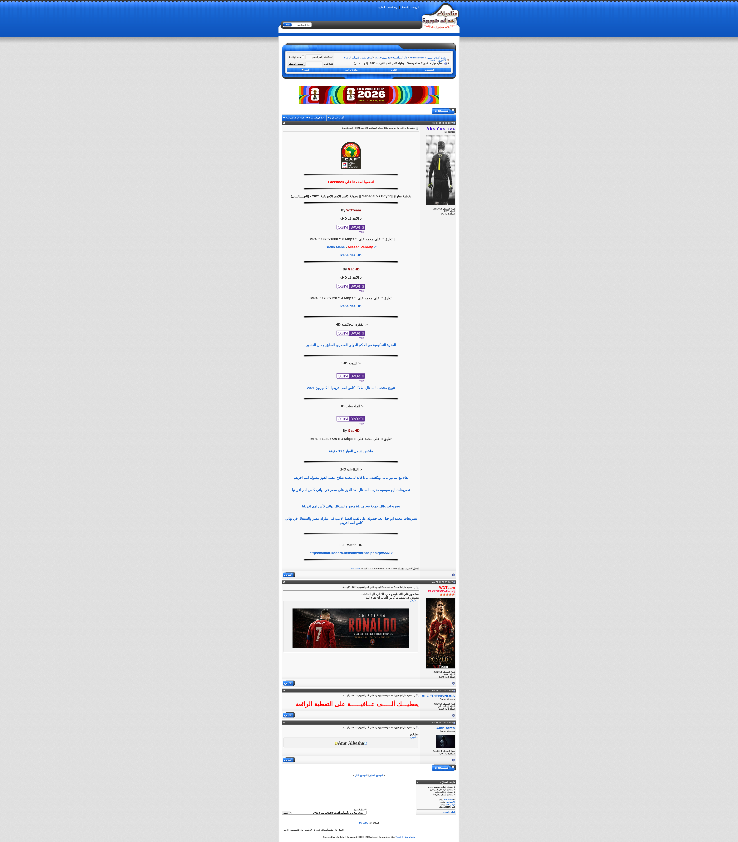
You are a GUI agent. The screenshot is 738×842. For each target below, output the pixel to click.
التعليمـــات (429, 70)
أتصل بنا (381, 7)
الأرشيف (308, 830)
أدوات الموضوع (337, 117)
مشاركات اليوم (351, 70)
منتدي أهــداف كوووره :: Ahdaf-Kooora (428, 58)
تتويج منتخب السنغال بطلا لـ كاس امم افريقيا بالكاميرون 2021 (351, 388)
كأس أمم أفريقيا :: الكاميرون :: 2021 (391, 58)
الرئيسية (415, 7)
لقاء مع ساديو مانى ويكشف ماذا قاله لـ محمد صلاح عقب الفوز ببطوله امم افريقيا (350, 478)
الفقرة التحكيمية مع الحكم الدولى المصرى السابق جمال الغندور (351, 345)
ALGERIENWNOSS (438, 696)
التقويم (394, 70)
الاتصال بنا (339, 830)
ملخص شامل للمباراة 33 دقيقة (351, 451)
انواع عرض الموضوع (295, 117)
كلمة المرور (328, 64)
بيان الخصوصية (296, 830)
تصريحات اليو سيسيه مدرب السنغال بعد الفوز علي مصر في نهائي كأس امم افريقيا (351, 490)
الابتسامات (450, 802)
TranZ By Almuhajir (405, 837)
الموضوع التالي (361, 775)
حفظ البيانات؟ (295, 57)
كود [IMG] (450, 804)
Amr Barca (445, 728)
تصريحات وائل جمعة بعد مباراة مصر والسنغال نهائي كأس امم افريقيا (351, 506)
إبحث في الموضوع (317, 117)
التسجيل (404, 7)
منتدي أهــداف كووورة (323, 830)
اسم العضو (328, 57)
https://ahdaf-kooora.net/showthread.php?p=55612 (351, 553)
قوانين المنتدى (449, 812)
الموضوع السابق (376, 775)
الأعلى (285, 830)
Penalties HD (351, 255)
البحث (306, 70)
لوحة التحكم (393, 7)
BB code (448, 799)
